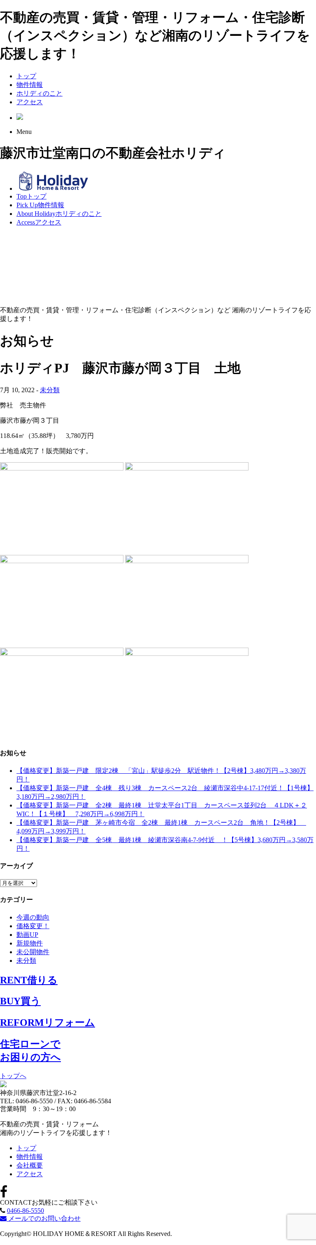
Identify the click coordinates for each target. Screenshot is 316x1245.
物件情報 (29, 84)
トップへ (13, 1075)
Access (38, 222)
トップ (26, 76)
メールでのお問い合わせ (44, 1218)
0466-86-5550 (25, 1210)
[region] (158, 267)
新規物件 (29, 943)
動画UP (27, 934)
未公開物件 (32, 951)
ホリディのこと (39, 93)
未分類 (50, 389)
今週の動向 (32, 917)
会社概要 (29, 1165)
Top (31, 196)
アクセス (29, 101)
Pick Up (40, 204)
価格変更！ (32, 925)
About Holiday (59, 213)
